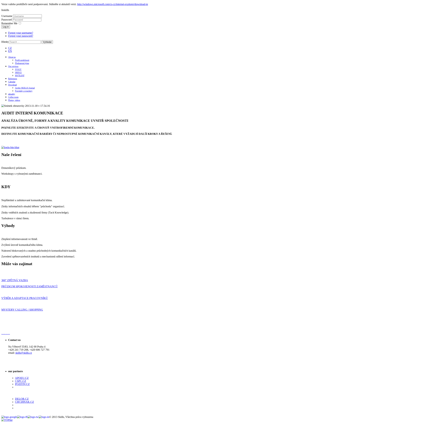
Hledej (5, 41)
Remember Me (9, 23)
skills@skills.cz (23, 352)
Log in (6, 26)
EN (10, 51)
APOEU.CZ (22, 377)
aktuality (11, 94)
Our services (13, 66)
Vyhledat (47, 42)
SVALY (18, 69)
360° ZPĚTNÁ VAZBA (14, 280)
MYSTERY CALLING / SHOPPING (22, 309)
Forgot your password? (20, 35)
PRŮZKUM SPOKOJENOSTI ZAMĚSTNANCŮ (29, 286)
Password (6, 19)
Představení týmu (22, 63)
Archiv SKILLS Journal (25, 88)
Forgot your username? (20, 32)
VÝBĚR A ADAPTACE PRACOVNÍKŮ (24, 298)
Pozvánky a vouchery (23, 91)
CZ (10, 48)
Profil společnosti (22, 60)
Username (6, 16)
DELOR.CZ (22, 398)
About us (12, 57)
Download (12, 85)
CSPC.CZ (20, 381)
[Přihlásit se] (10, 147)
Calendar (11, 82)
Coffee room (13, 97)
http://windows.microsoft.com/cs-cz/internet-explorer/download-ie (112, 4)
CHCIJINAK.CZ (24, 401)
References (12, 78)
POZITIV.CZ (22, 384)
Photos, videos (14, 100)
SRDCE (18, 72)
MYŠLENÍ (19, 75)
